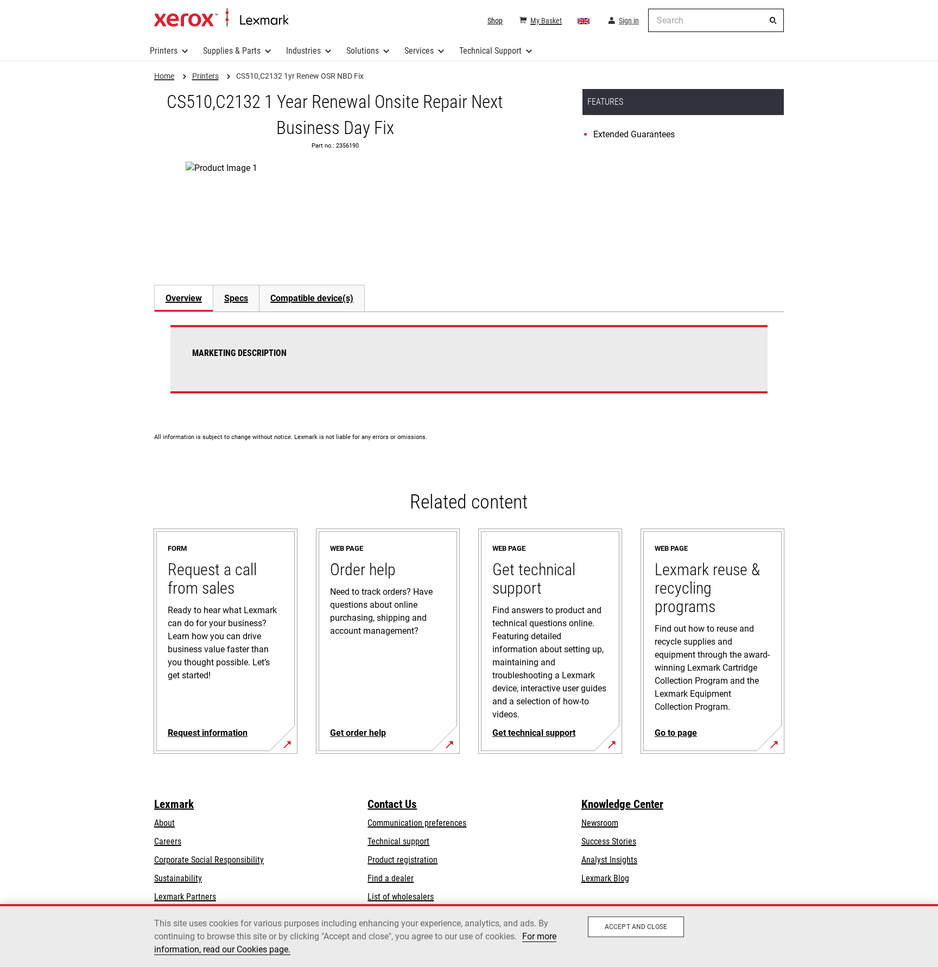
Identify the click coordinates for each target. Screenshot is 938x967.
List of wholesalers (400, 897)
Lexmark (174, 804)
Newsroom (599, 823)
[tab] (183, 298)
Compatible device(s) (311, 298)
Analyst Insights (609, 860)
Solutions (362, 51)
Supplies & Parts (232, 51)
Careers (167, 841)
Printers (164, 51)
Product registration (402, 860)
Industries (303, 51)
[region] (469, 935)
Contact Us (392, 804)
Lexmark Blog (605, 878)
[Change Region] (584, 20)
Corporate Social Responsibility (209, 860)
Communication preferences (416, 823)
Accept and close (636, 927)
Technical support (398, 841)
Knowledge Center (622, 804)
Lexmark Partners (185, 897)
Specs (236, 298)
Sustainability (178, 878)
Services (419, 51)
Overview (184, 298)
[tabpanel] (469, 365)
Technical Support (490, 51)
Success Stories (608, 841)
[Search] (773, 20)
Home (221, 18)
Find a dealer (390, 878)
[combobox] (716, 20)
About (164, 823)
